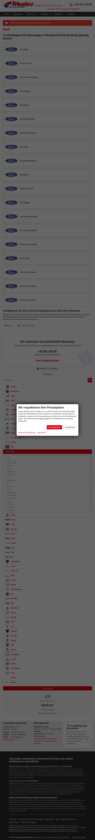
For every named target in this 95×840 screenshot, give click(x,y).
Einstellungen (70, 427)
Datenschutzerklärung (26, 433)
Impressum (41, 433)
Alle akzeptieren (54, 427)
